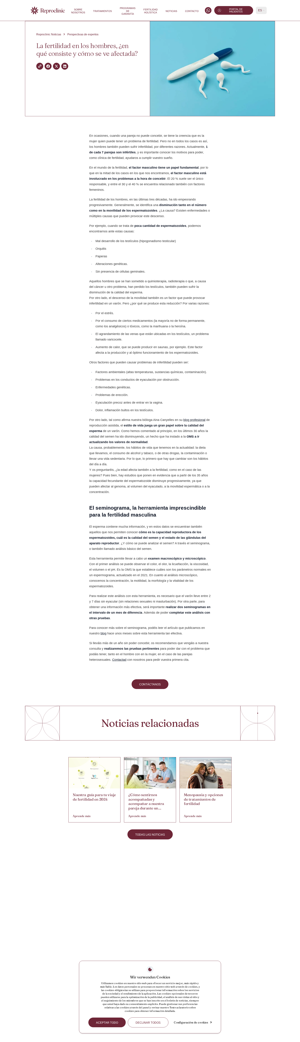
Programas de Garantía (127, 11)
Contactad (119, 659)
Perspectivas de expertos (82, 34)
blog (103, 633)
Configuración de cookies (191, 1022)
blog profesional (194, 420)
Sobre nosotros (78, 11)
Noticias (171, 11)
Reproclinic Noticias (48, 34)
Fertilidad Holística (150, 11)
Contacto (192, 11)
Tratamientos (102, 11)
